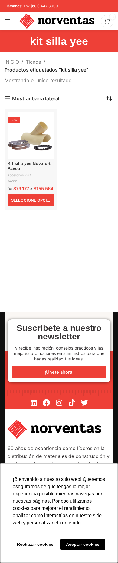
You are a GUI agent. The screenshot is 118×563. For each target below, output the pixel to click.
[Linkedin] (33, 402)
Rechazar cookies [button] (35, 544)
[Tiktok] (71, 402)
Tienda (33, 62)
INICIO (12, 62)
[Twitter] (84, 402)
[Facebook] (46, 402)
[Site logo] (57, 21)
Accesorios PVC (19, 175)
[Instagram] (59, 402)
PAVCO (13, 181)
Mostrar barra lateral (35, 98)
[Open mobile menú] (8, 21)
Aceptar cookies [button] (83, 544)
